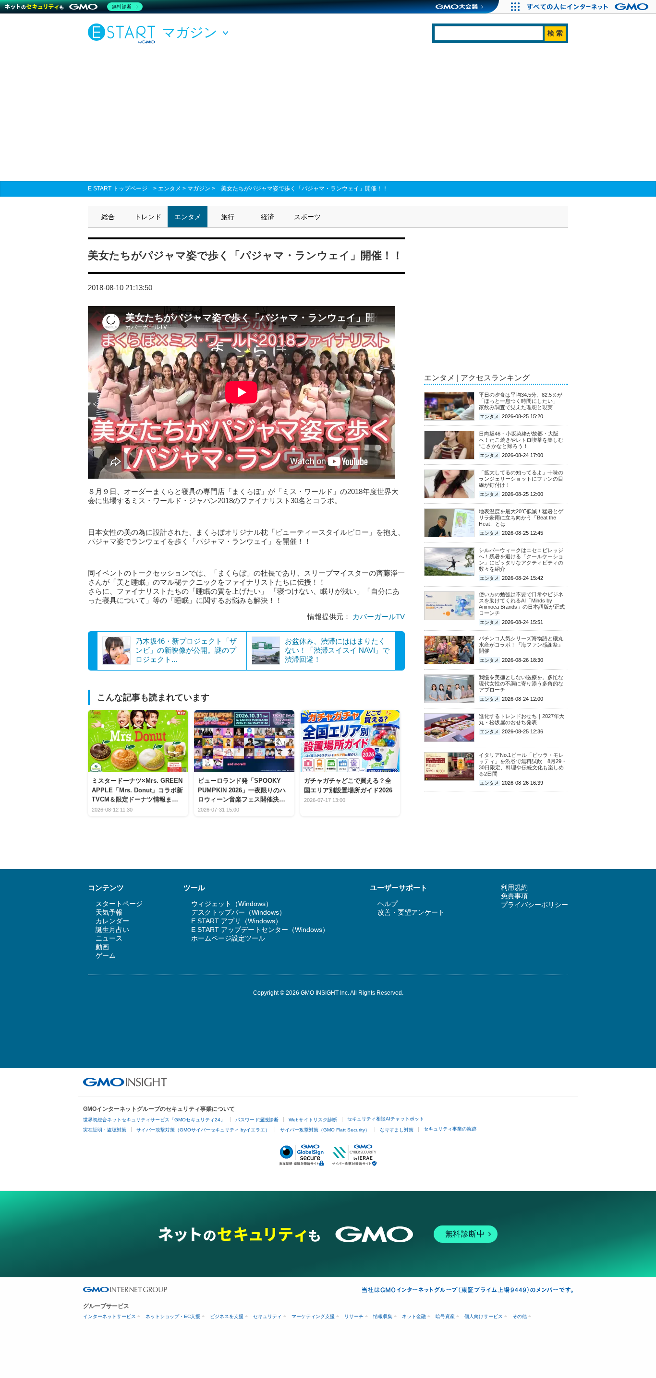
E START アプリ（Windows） (236, 921)
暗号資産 (445, 1316)
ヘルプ (387, 903)
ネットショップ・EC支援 (173, 1316)
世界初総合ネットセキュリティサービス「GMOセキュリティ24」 (154, 1119)
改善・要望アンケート (411, 912)
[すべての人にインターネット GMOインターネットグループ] (589, 6)
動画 (102, 947)
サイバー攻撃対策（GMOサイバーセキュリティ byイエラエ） (203, 1129)
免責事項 (514, 896)
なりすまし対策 (396, 1129)
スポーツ (307, 217)
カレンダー (112, 921)
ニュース (109, 938)
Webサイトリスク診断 (313, 1119)
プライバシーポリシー (534, 904)
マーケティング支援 (313, 1316)
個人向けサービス (483, 1316)
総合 (108, 217)
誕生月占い (112, 929)
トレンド (147, 217)
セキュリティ (267, 1316)
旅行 (227, 217)
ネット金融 (414, 1316)
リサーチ (354, 1316)
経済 (267, 217)
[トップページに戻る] (124, 33)
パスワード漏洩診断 (257, 1119)
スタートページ (119, 903)
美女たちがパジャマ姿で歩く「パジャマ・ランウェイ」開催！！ (304, 188)
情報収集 (382, 1316)
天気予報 (109, 912)
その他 (519, 1316)
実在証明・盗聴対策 (104, 1129)
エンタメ (169, 188)
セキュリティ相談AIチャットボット (385, 1118)
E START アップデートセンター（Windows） (260, 929)
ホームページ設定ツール (228, 938)
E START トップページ (117, 188)
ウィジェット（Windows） (231, 903)
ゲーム (106, 955)
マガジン (198, 188)
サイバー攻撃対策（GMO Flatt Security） (325, 1129)
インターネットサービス (109, 1316)
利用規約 (514, 887)
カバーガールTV (378, 616)
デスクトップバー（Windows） (238, 912)
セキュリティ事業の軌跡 (450, 1128)
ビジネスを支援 (226, 1316)
